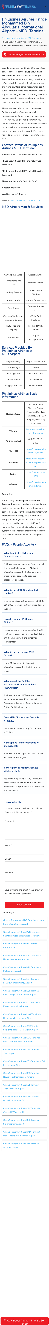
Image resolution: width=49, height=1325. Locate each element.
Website (9, 872)
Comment (10, 821)
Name (8, 845)
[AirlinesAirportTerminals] (19, 6)
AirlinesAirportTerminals (14, 38)
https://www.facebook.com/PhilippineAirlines (36, 462)
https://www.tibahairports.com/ (26, 200)
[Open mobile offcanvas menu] (46, 7)
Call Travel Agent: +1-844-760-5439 (26, 54)
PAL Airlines (33, 38)
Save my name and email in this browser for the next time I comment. (24, 891)
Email (8, 858)
